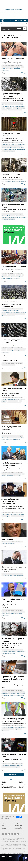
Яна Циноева (8, 181)
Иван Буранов (15, 217)
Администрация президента (14, 437)
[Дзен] (9, 834)
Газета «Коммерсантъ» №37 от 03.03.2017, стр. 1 (12, 65)
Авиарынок (10, 399)
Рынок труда (17, 349)
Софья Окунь (22, 217)
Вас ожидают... (8, 856)
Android (16, 823)
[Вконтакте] (6, 834)
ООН (3, 106)
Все (11, 779)
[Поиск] (22, 20)
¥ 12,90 (14, 24)
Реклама (3, 828)
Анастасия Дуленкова (7, 67)
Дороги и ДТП (5, 215)
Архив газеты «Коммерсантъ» (15, 109)
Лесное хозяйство (12, 651)
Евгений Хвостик (5, 695)
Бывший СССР (20, 104)
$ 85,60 (5, 24)
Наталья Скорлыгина (11, 149)
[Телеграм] (2, 834)
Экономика (12, 215)
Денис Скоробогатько (15, 147)
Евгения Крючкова (6, 276)
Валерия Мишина (10, 613)
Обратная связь (18, 825)
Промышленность (6, 144)
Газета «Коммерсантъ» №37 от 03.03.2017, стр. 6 (12, 725)
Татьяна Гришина (21, 314)
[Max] (18, 834)
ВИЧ (9, 612)
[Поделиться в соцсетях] (25, 73)
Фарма (3, 613)
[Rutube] (15, 834)
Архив (2, 825)
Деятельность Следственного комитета (16, 727)
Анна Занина (9, 108)
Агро (10, 310)
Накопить (4, 349)
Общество (4, 612)
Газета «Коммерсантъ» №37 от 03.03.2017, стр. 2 (12, 214)
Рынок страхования (16, 312)
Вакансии (3, 830)
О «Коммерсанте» (5, 823)
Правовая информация (19, 827)
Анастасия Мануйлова (12, 350)
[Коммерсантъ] (2, 20)
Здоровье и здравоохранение (18, 612)
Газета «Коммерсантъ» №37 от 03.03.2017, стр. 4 (12, 574)
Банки (13, 144)
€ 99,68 (9, 24)
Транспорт (8, 217)
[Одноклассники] (12, 834)
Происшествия (5, 514)
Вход (19, 20)
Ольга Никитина (21, 651)
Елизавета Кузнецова (13, 401)
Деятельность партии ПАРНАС (14, 474)
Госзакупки (18, 275)
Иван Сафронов (16, 67)
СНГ (23, 275)
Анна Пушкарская (6, 516)
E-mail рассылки (18, 828)
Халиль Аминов (9, 68)
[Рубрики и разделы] (25, 20)
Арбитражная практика (11, 104)
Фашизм (14, 693)
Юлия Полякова (21, 149)
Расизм (7, 106)
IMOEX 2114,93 (20, 24)
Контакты (3, 827)
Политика (4, 399)
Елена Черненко (17, 108)
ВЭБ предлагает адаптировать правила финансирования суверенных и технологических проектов (8, 786)
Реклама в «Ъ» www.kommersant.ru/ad (14, 9)
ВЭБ (16, 144)
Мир (3, 104)
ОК (24, 28)
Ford (3, 181)
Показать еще (14, 774)
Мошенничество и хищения (8, 729)
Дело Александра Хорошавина (17, 514)
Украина (12, 106)
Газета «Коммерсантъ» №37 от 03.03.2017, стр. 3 (12, 397)
